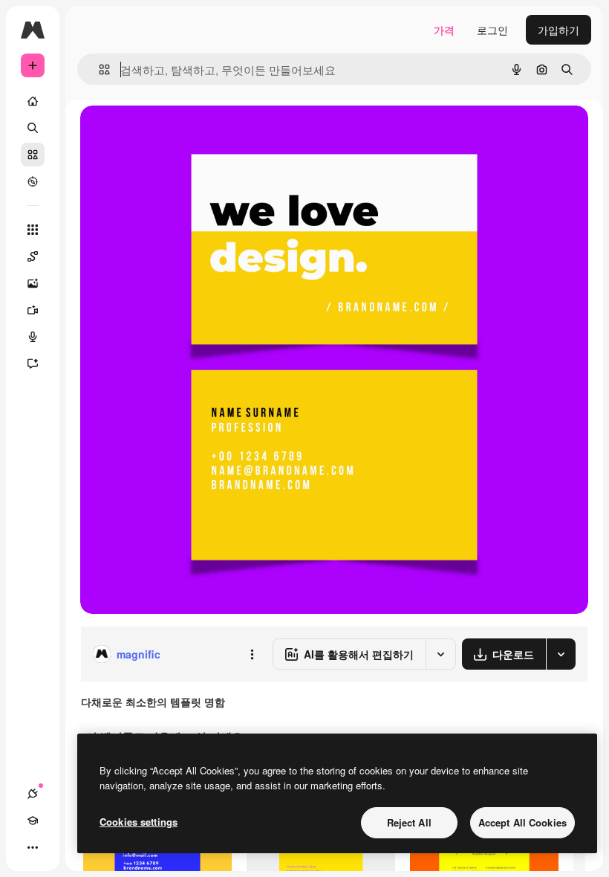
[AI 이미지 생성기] (33, 283)
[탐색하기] (33, 181)
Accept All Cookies (522, 822)
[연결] (33, 794)
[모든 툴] (33, 230)
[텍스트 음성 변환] (33, 337)
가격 (444, 29)
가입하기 (558, 29)
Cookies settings (139, 822)
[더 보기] (33, 847)
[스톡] (33, 154)
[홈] (33, 101)
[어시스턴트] (33, 363)
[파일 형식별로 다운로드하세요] (561, 654)
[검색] (33, 128)
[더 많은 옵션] (252, 654)
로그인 (492, 29)
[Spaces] (33, 256)
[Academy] (33, 820)
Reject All (409, 822)
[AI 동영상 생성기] (33, 310)
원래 (165, 133)
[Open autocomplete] (98, 69)
